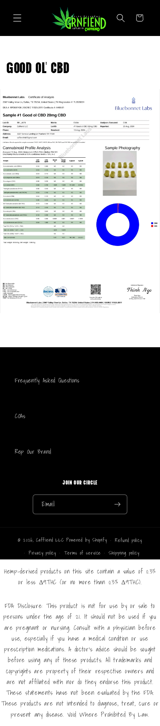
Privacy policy (42, 552)
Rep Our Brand (33, 451)
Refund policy (128, 540)
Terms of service (82, 552)
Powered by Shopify (86, 539)
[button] (17, 18)
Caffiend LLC (51, 539)
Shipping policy (124, 552)
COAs (20, 416)
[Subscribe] (117, 505)
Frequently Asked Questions (47, 380)
